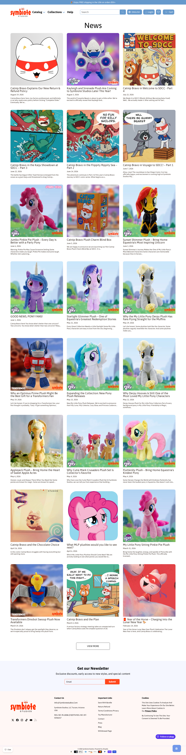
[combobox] (103, 12)
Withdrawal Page (105, 731)
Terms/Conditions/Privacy (108, 711)
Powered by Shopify (101, 749)
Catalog (37, 12)
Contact (101, 719)
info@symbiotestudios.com (66, 703)
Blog (100, 727)
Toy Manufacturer (105, 715)
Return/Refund (104, 707)
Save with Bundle (105, 703)
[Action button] (158, 12)
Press (100, 723)
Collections (55, 12)
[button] (168, 12)
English (136, 12)
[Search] (123, 12)
